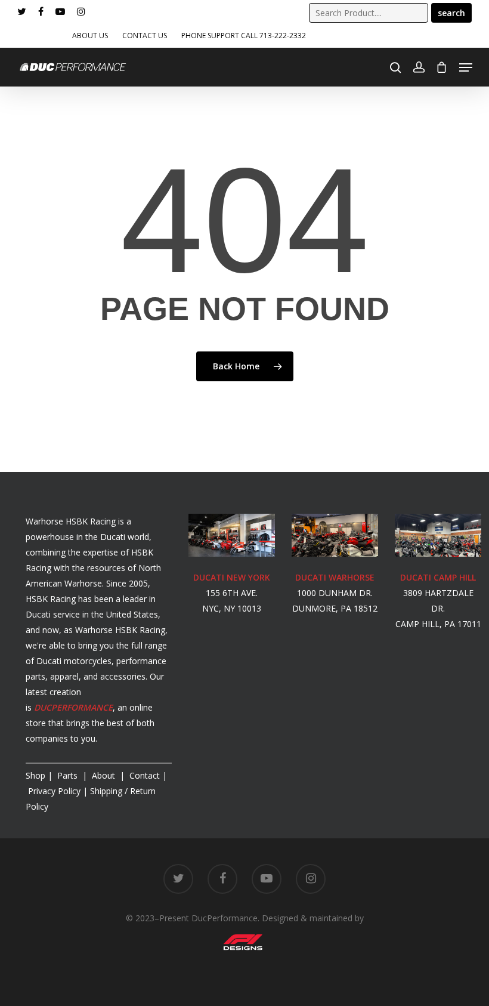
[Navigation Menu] (465, 67)
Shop (35, 775)
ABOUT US (90, 35)
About (104, 775)
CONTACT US (144, 35)
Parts (68, 775)
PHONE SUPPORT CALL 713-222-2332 (243, 35)
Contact (144, 775)
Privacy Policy (54, 791)
